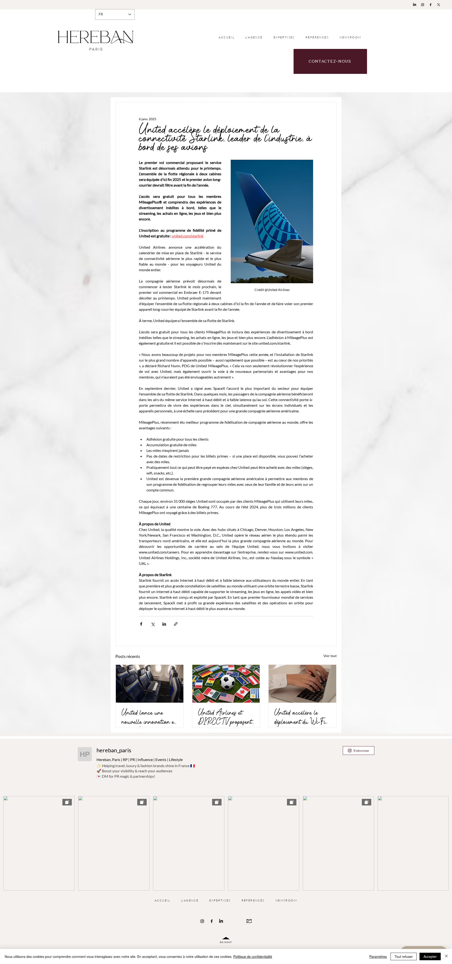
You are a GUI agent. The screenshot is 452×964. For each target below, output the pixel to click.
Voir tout (330, 656)
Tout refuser (404, 956)
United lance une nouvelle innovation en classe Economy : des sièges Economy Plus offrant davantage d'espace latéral (149, 717)
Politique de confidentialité (252, 956)
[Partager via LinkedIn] (164, 624)
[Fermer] (446, 956)
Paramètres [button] (378, 956)
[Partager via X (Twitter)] (152, 624)
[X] (438, 5)
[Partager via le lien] (176, 624)
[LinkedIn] (414, 5)
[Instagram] (422, 5)
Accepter (430, 956)
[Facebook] (430, 5)
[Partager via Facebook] (141, 624)
